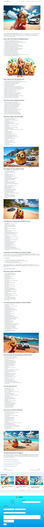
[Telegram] (19, 497)
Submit (5, 524)
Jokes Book (32, 1)
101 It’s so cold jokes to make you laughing (9, 466)
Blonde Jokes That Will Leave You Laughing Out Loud (11, 461)
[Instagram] (22, 497)
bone (11, 34)
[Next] (42, 483)
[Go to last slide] (1, 483)
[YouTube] (16, 497)
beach (14, 138)
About (38, 1)
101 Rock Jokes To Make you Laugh (8, 469)
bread (16, 324)
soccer (14, 230)
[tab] (20, 490)
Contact (35, 1)
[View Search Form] (39, 1)
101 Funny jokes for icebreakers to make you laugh (11, 464)
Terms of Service (12, 501)
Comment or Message (7, 514)
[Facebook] (20, 497)
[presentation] (7, 480)
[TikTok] (18, 497)
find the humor (27, 456)
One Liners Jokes (22, 1)
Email (4, 511)
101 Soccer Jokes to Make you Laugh (35, 469)
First (4, 510)
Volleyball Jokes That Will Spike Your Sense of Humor (11, 459)
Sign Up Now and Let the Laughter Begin (9, 268)
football (16, 239)
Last (15, 510)
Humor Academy (27, 1)
